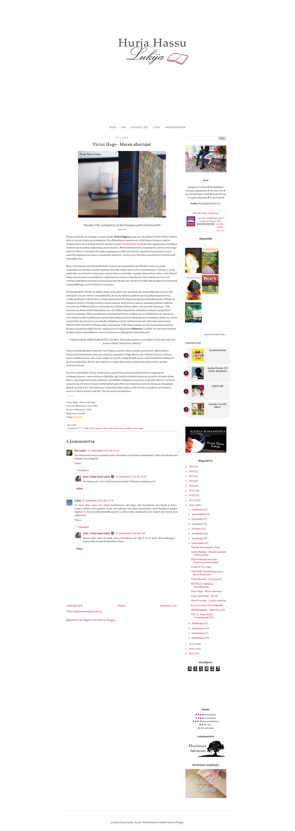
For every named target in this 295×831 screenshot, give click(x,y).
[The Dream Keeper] (193, 322)
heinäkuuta (198, 533)
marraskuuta (198, 514)
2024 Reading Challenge (205, 213)
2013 (192, 654)
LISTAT (156, 127)
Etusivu (121, 606)
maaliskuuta (198, 628)
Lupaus (98, 428)
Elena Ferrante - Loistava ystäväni (208, 600)
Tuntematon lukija (132, 244)
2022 (192, 476)
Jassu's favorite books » (215, 334)
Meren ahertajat (110, 428)
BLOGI (112, 127)
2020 (192, 486)
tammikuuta (198, 638)
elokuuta (196, 529)
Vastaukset (83, 470)
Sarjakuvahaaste (217, 350)
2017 (192, 500)
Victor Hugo (137, 428)
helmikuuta (198, 633)
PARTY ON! (217, 386)
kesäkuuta (197, 538)
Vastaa (77, 463)
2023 (192, 471)
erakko (86, 428)
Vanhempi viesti (168, 606)
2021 (192, 481)
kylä (92, 428)
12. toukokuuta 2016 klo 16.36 (103, 450)
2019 (192, 491)
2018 (192, 495)
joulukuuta (197, 509)
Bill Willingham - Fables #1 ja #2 (208, 610)
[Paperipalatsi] (210, 273)
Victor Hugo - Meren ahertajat (206, 591)
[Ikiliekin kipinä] (193, 299)
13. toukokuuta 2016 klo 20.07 (131, 477)
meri (122, 428)
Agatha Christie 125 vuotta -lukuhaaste (217, 369)
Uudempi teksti (75, 606)
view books (220, 230)
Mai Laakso (80, 450)
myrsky (128, 428)
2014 (192, 649)
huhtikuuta (197, 623)
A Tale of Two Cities (201, 567)
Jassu (200, 218)
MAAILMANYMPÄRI (175, 127)
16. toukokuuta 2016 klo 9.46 (130, 533)
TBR (123, 127)
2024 (192, 466)
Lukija (77, 500)
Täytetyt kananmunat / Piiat (205, 547)
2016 (192, 505)
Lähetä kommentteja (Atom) (87, 611)
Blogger (180, 822)
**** (80, 428)
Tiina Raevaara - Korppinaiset (206, 579)
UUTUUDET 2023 (139, 127)
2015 (192, 644)
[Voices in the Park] (210, 293)
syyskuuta (197, 524)
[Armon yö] (193, 272)
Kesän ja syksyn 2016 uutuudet (207, 605)
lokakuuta (197, 519)
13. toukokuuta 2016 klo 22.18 (98, 500)
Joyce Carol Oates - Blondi (204, 596)
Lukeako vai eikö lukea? (218, 405)
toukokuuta (198, 543)
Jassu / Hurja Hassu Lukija (96, 477)
